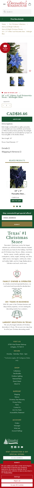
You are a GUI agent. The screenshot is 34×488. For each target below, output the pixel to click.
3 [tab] (20, 206)
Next (25, 184)
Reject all (17, 481)
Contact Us (17, 407)
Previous (9, 184)
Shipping (17, 394)
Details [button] (5, 148)
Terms (17, 405)
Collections (17, 371)
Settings (17, 477)
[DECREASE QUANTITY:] (3, 105)
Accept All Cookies (17, 485)
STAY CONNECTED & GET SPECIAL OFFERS (17, 453)
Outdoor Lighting (17, 376)
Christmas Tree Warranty (17, 399)
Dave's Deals (17, 381)
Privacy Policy (17, 402)
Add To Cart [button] (16, 201)
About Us (17, 384)
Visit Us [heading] (17, 342)
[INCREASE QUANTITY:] (10, 105)
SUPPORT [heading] (17, 391)
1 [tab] (14, 206)
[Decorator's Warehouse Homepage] (17, 441)
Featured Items (17, 379)
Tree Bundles (17, 373)
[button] (4, 4)
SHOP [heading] (17, 368)
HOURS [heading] (17, 351)
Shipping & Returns (11, 152)
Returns (17, 397)
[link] (12, 447)
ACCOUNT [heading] (17, 420)
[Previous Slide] (2, 19)
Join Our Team (17, 410)
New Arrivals (19, 19)
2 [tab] (17, 206)
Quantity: (6, 101)
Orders (17, 423)
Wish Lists (17, 428)
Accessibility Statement (17, 412)
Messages (17, 426)
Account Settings (17, 431)
